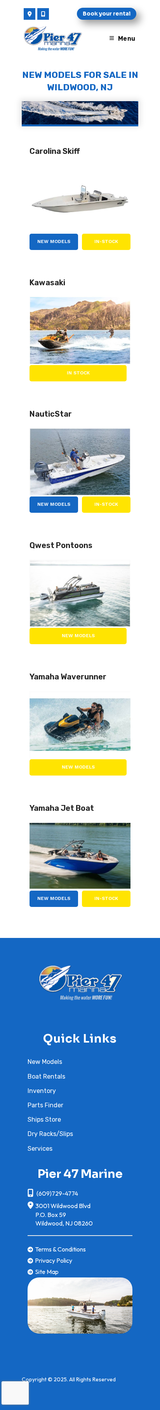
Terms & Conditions (60, 1249)
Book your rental (106, 13)
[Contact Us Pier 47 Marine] (29, 14)
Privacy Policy (53, 1260)
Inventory (42, 1091)
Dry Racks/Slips (50, 1134)
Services (40, 1148)
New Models (53, 241)
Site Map (47, 1272)
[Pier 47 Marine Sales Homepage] (80, 981)
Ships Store (44, 1119)
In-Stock (106, 241)
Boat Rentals (46, 1076)
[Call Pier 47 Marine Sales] (43, 14)
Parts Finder (45, 1105)
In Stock (78, 373)
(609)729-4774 (56, 1193)
